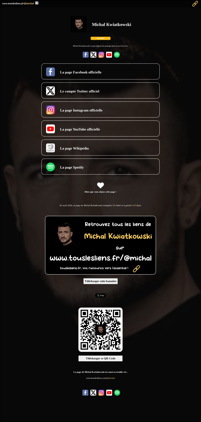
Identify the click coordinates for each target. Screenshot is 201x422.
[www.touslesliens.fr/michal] (100, 273)
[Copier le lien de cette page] (36, 2)
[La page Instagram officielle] (101, 57)
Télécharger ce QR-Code (100, 358)
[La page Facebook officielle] (85, 57)
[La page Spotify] (116, 57)
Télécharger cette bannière (100, 281)
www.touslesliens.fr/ (18, 3)
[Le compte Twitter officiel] (93, 57)
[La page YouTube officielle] (109, 57)
